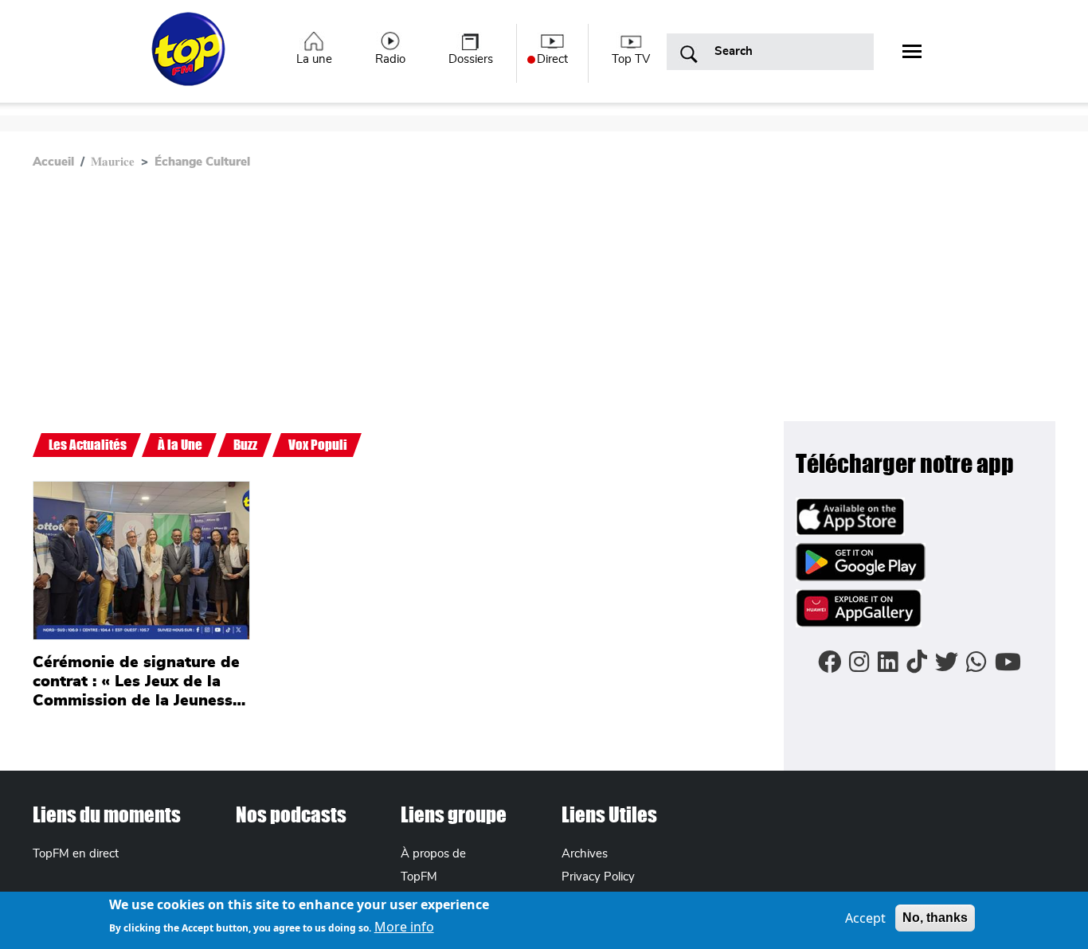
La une (314, 59)
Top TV (631, 59)
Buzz (245, 444)
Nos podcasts (291, 814)
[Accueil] (190, 58)
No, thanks (935, 917)
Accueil (53, 162)
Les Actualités (88, 444)
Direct (552, 59)
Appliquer (689, 55)
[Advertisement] (544, 301)
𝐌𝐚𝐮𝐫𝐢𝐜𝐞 (113, 162)
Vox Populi (317, 444)
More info (404, 926)
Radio (390, 59)
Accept (865, 918)
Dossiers (470, 59)
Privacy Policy (598, 877)
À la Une (180, 444)
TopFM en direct (76, 854)
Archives (585, 854)
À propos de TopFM (433, 865)
